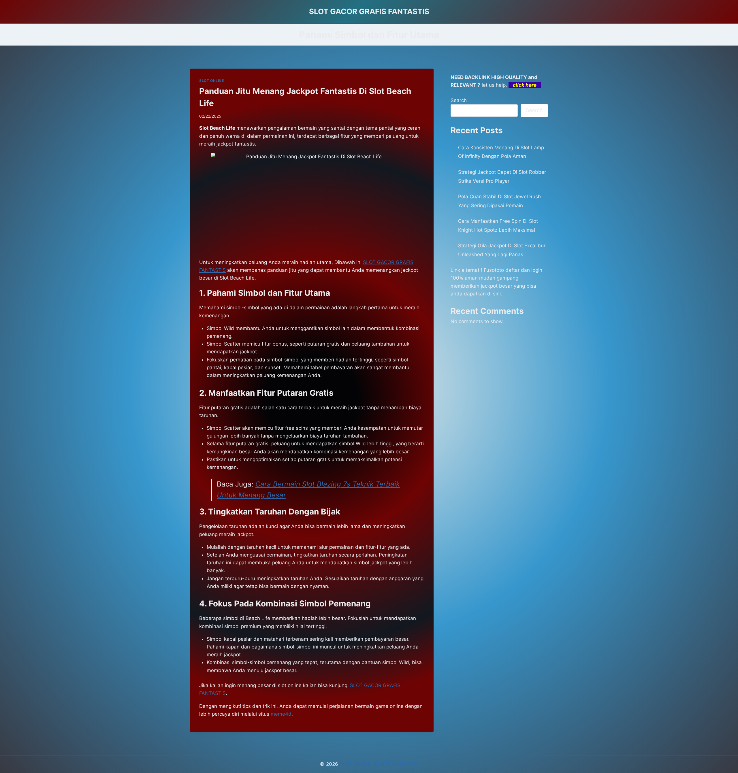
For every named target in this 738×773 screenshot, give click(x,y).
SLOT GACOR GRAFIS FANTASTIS (379, 764)
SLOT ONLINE (211, 80)
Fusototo (494, 270)
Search (459, 100)
